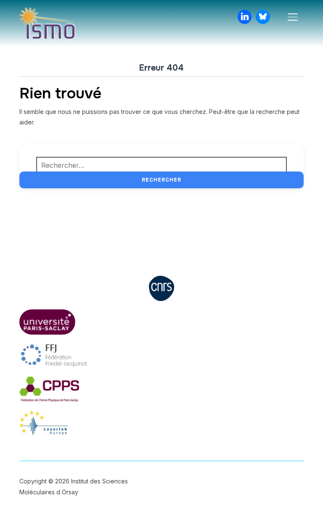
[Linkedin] (245, 17)
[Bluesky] (263, 17)
